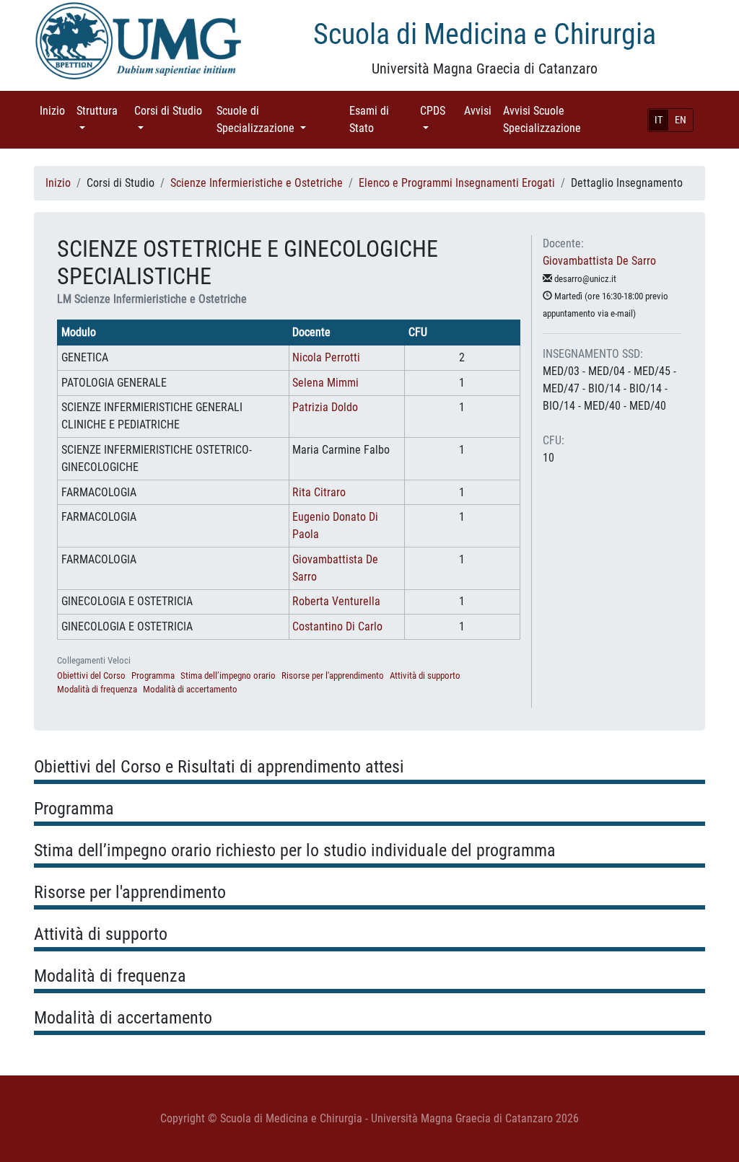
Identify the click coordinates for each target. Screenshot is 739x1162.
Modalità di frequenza (97, 689)
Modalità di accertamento (190, 689)
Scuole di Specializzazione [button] (277, 119)
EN (680, 120)
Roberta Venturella (336, 601)
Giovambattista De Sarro (599, 261)
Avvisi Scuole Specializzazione (562, 119)
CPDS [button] (439, 111)
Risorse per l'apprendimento (332, 675)
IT (659, 120)
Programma (153, 675)
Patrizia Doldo (325, 407)
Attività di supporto (425, 675)
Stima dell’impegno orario (228, 675)
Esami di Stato (381, 119)
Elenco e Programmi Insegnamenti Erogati (457, 183)
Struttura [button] (102, 111)
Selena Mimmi (325, 382)
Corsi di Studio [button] (168, 119)
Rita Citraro (319, 492)
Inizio (55, 111)
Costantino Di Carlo (337, 626)
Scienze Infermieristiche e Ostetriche (256, 183)
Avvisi (480, 111)
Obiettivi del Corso (91, 675)
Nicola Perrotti (326, 357)
